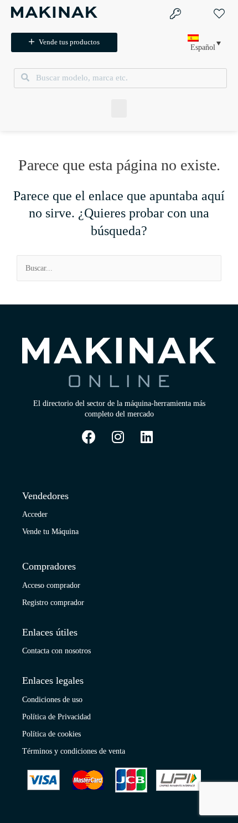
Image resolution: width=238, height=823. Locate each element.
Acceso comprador (51, 585)
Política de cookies (51, 734)
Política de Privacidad (56, 717)
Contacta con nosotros (56, 651)
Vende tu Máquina (50, 531)
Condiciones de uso (52, 699)
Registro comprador (53, 602)
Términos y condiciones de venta (73, 751)
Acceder (35, 514)
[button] (119, 108)
